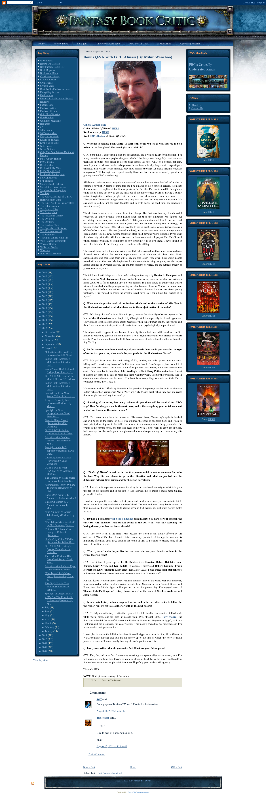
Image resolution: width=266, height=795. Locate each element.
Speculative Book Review (53, 187)
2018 (44, 304)
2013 (44, 324)
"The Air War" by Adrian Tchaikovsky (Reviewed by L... (59, 515)
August (48, 348)
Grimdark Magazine (50, 120)
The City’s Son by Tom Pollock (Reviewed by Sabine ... (57, 586)
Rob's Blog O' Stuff (50, 171)
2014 (44, 320)
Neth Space (46, 146)
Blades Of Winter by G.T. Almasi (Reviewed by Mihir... (58, 505)
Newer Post (89, 767)
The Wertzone (47, 234)
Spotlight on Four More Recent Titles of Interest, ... (60, 394)
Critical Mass (47, 85)
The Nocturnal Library (52, 215)
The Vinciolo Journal (51, 231)
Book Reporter (47, 70)
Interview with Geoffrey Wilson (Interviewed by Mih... (58, 440)
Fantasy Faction (48, 108)
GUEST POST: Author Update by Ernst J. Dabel (58, 432)
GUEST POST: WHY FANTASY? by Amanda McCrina (58, 471)
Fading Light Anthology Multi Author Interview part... (58, 362)
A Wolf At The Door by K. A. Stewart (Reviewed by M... (59, 600)
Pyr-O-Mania (47, 161)
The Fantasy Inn (48, 212)
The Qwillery (47, 222)
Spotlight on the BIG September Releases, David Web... (59, 450)
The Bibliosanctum (50, 206)
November (50, 336)
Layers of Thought (49, 139)
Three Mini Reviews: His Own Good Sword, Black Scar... (59, 559)
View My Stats (40, 660)
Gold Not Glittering (50, 114)
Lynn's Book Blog (49, 142)
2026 (44, 272)
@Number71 (46, 60)
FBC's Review (97, 136)
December (50, 332)
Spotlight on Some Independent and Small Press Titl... (57, 413)
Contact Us (197, 108)
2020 (44, 296)
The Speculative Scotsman (53, 228)
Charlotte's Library (50, 76)
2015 (44, 316)
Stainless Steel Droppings (53, 190)
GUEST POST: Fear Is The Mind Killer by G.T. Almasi (60, 377)
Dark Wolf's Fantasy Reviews (55, 89)
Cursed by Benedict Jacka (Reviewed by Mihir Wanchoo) (58, 460)
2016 (44, 312)
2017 (44, 308)
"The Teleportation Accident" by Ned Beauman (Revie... (60, 523)
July (47, 607)
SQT (99, 699)
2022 (44, 288)
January (49, 631)
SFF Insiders (46, 180)
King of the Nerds (49, 136)
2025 (44, 276)
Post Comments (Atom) (110, 773)
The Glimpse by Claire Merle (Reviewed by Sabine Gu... (60, 479)
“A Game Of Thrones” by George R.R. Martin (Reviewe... (58, 532)
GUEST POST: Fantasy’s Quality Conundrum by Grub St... (58, 549)
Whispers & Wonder (50, 253)
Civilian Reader (48, 79)
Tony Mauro (169, 617)
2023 (44, 284)
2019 (44, 300)
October (49, 340)
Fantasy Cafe (46, 104)
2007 (44, 651)
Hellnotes (45, 123)
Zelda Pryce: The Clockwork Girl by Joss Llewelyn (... (60, 370)
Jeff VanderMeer (48, 133)
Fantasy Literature (49, 111)
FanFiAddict (46, 95)
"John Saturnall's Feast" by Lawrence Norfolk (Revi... (59, 353)
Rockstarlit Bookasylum (52, 174)
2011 (44, 635)
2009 (44, 643)
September (50, 344)
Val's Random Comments (53, 240)
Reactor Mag (46, 165)
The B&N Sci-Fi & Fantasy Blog (57, 203)
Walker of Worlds (49, 247)
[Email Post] (123, 680)
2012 (44, 328)
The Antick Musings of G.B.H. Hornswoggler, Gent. (56, 198)
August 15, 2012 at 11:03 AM (112, 746)
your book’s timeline (121, 519)
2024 (44, 280)
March (48, 623)
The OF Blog (47, 218)
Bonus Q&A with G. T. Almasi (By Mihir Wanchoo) (60, 496)
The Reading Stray (49, 225)
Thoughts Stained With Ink (54, 237)
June (47, 611)
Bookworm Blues (49, 73)
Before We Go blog (50, 63)
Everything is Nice (49, 92)
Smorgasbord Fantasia (51, 184)
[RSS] (32, 783)
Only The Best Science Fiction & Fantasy (57, 154)
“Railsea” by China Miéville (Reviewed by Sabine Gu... (59, 540)
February (49, 627)
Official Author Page (94, 124)
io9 (41, 127)
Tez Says (44, 193)
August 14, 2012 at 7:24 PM (111, 711)
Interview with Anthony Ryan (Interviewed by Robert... (60, 567)
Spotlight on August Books (59, 593)
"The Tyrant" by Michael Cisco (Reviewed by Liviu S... (59, 576)
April (47, 619)
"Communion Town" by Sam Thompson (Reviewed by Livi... (60, 488)
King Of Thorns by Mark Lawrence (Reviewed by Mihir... (58, 403)
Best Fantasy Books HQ (52, 66)
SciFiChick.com (48, 177)
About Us (196, 105)
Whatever (45, 250)
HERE (115, 128)
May (47, 615)
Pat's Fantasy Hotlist (50, 158)
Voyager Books (48, 244)
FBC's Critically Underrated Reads (202, 67)
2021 (44, 292)
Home (133, 767)
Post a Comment (96, 754)
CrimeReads (46, 82)
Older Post (176, 767)
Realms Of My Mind (50, 168)
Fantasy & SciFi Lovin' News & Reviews (56, 100)
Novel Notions (47, 149)
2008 (44, 647)
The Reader (103, 717)
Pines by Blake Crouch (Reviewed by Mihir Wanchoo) (56, 423)
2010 (44, 639)
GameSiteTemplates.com (138, 792)
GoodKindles (47, 117)
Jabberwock (46, 130)
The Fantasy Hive (49, 209)
